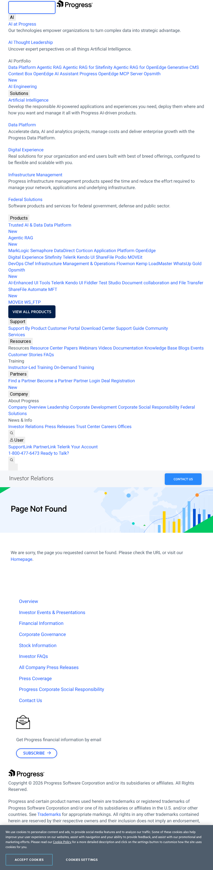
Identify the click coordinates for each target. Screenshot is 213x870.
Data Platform (22, 67)
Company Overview (27, 407)
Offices (124, 426)
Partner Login (86, 380)
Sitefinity (53, 257)
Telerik (69, 257)
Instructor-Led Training (30, 367)
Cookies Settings (82, 860)
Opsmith (84, 77)
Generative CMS (183, 67)
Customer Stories (25, 354)
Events (197, 348)
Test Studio (110, 282)
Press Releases (60, 426)
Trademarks (49, 814)
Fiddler (91, 282)
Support (17, 321)
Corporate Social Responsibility (148, 407)
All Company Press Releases (48, 667)
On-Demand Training (74, 367)
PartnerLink (44, 446)
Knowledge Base (160, 348)
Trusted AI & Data (25, 225)
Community (156, 328)
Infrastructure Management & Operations (75, 263)
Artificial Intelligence (28, 100)
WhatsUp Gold (187, 263)
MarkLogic (18, 250)
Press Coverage (35, 679)
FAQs (49, 354)
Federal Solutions (25, 199)
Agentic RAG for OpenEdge (139, 67)
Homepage (21, 559)
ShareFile (105, 257)
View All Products (31, 311)
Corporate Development (93, 407)
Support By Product (27, 328)
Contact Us (183, 479)
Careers (108, 426)
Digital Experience (26, 149)
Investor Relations (26, 426)
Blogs (183, 348)
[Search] (11, 433)
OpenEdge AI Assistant (55, 73)
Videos (105, 348)
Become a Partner (55, 380)
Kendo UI (86, 257)
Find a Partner (22, 380)
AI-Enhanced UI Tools (29, 282)
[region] (106, 847)
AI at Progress (22, 24)
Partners (18, 374)
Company (19, 394)
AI (12, 17)
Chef (29, 263)
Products (19, 218)
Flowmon (125, 263)
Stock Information (37, 645)
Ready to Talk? (54, 453)
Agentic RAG (49, 67)
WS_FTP (32, 302)
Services (16, 334)
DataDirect (64, 250)
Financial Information (41, 623)
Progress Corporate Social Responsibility (61, 689)
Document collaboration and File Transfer (162, 282)
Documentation (128, 348)
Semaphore (41, 250)
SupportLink (20, 446)
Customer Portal (64, 328)
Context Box (20, 73)
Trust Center (88, 426)
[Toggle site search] (11, 460)
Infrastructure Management (35, 174)
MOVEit (135, 257)
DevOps (16, 263)
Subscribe (34, 753)
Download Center (98, 328)
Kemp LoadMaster (154, 263)
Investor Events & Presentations (52, 612)
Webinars (88, 348)
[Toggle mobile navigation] (13, 467)
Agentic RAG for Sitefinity (87, 67)
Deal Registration (71, 384)
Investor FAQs (33, 656)
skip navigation (32, 7)
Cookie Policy (62, 842)
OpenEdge (146, 250)
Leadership (58, 407)
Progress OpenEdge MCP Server (111, 73)
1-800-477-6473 (23, 453)
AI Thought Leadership (30, 42)
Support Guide (130, 328)
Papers (71, 348)
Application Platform (114, 250)
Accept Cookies (29, 860)
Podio (120, 257)
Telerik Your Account (77, 446)
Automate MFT (32, 292)
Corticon (84, 250)
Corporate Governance (42, 634)
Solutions (19, 93)
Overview (28, 601)
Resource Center (46, 348)
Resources (20, 341)
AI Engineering (22, 86)
